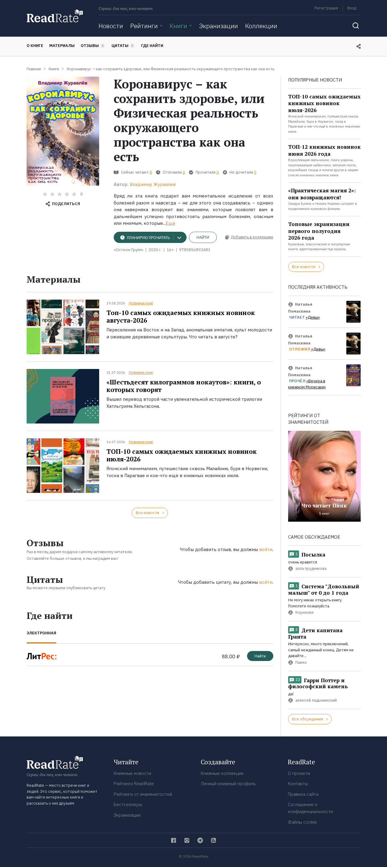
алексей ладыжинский (316, 700)
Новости (111, 26)
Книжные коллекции (222, 773)
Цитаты (122, 45)
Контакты (298, 783)
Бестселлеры (128, 804)
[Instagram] (187, 840)
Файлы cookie (302, 822)
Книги (178, 26)
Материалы (62, 45)
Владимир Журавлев (153, 184)
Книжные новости (132, 773)
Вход (351, 8)
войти (265, 549)
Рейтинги (144, 26)
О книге (35, 45)
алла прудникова (311, 568)
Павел (301, 662)
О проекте (299, 773)
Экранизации (218, 26)
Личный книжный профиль (228, 783)
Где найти (152, 45)
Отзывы (92, 45)
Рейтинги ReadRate (134, 783)
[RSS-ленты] (213, 840)
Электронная (41, 633)
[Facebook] (173, 840)
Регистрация (326, 8)
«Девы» (313, 317)
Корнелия (304, 612)
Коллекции (261, 26)
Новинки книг (141, 303)
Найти (203, 237)
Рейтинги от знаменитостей (143, 794)
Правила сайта (303, 794)
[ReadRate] (55, 15)
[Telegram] (200, 840)
